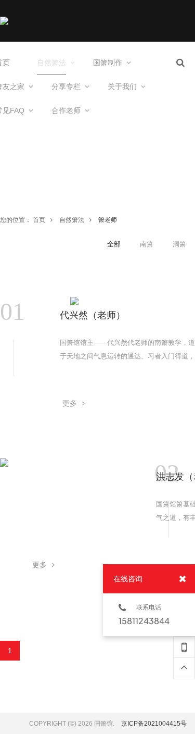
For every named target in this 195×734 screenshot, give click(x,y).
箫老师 (107, 219)
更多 (69, 403)
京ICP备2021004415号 (154, 723)
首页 (39, 219)
